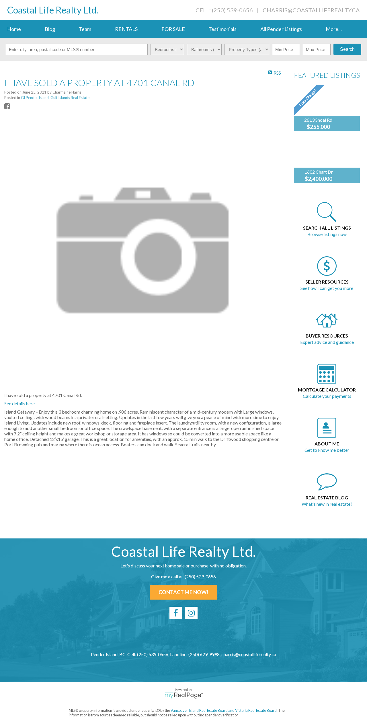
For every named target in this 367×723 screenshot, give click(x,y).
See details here (19, 403)
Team (85, 29)
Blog (50, 29)
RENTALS (126, 29)
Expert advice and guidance (327, 342)
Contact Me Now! (183, 592)
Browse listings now (327, 234)
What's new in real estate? (327, 504)
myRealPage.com (183, 695)
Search (347, 49)
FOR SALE (173, 29)
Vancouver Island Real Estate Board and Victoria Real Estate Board (224, 710)
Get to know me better (326, 450)
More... (334, 29)
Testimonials (222, 29)
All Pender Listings (281, 29)
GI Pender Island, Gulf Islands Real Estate (55, 97)
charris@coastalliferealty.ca (311, 10)
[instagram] (191, 613)
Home (14, 29)
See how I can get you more (326, 288)
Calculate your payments (327, 396)
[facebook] (175, 613)
